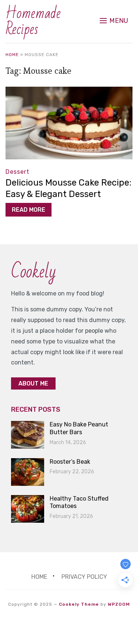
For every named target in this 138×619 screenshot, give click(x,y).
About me (33, 383)
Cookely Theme (79, 604)
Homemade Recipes (33, 21)
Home (12, 54)
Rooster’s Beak (70, 461)
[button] (113, 20)
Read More (28, 209)
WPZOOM (119, 604)
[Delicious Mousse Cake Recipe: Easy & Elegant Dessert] (69, 91)
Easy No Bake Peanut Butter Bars (79, 428)
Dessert (17, 171)
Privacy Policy (84, 576)
